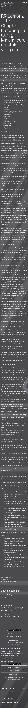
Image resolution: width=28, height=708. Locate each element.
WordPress (16, 702)
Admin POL (5, 579)
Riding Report (12, 581)
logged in (12, 595)
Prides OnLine (7, 3)
